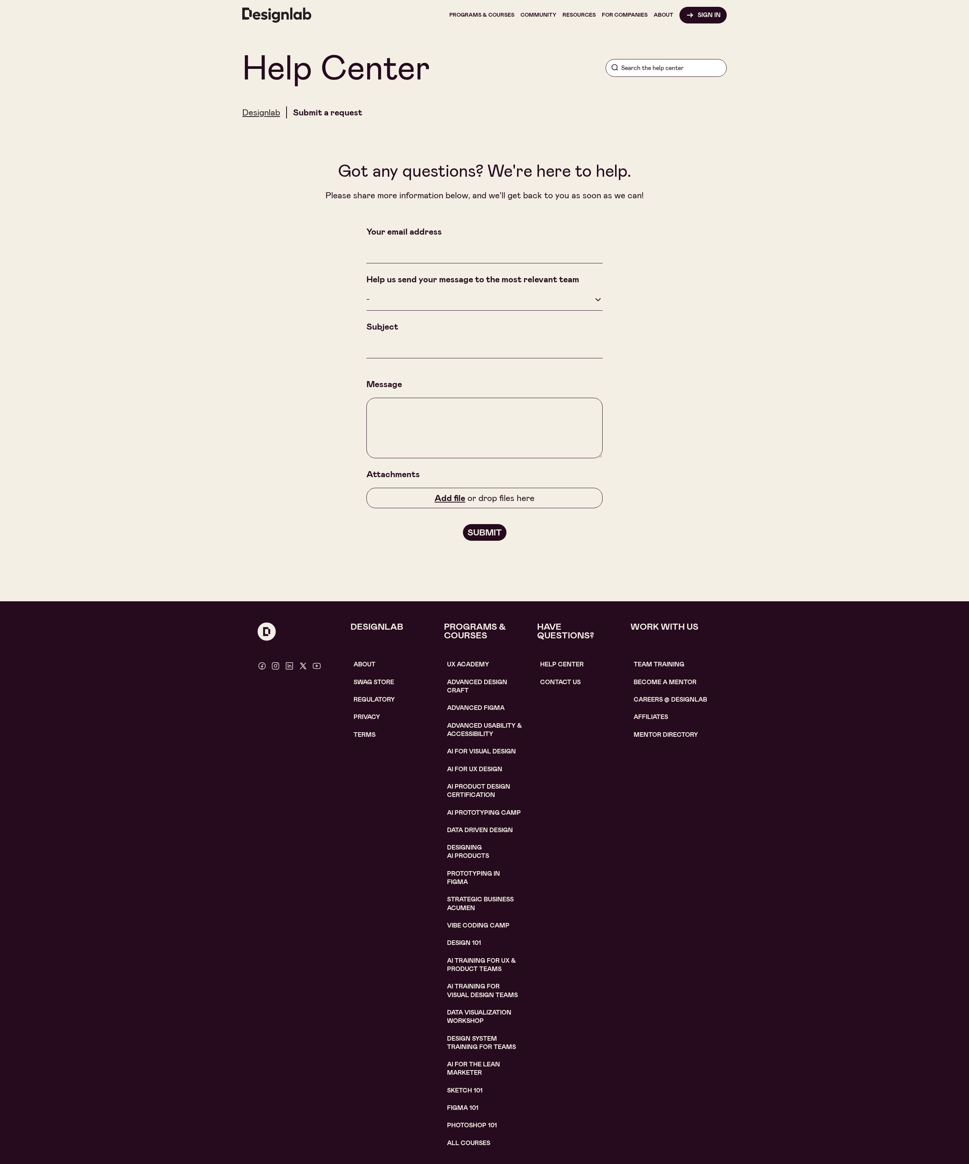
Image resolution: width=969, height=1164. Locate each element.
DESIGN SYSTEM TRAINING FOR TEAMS (481, 1043)
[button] (481, 15)
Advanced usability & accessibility (484, 730)
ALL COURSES (468, 1143)
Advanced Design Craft (477, 686)
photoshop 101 (472, 1125)
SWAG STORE (374, 682)
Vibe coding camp (478, 925)
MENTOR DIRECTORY (666, 735)
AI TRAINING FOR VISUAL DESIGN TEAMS (482, 990)
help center (562, 664)
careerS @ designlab (670, 699)
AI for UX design (474, 769)
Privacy (367, 717)
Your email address (404, 231)
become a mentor (665, 682)
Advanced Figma (476, 708)
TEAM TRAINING (659, 664)
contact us (560, 682)
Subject (382, 326)
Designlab (261, 112)
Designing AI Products (468, 851)
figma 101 (462, 1108)
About (364, 664)
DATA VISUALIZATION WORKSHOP (479, 1016)
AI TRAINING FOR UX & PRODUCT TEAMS (481, 965)
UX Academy (468, 664)
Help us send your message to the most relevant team (472, 279)
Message (384, 384)
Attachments (393, 474)
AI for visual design (481, 751)
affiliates (651, 717)
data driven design (480, 830)
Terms (364, 735)
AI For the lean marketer (473, 1068)
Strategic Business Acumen (480, 903)
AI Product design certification (478, 791)
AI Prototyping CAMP (484, 813)
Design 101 (464, 943)
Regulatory (374, 699)
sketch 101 (465, 1090)
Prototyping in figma (473, 878)
